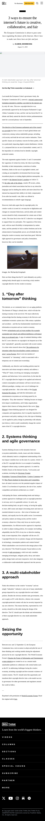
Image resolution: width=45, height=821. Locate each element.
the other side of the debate (13, 183)
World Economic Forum (30, 696)
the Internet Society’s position (19, 180)
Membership (29, 3)
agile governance (15, 552)
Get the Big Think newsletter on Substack (17, 88)
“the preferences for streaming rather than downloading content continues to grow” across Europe (20, 350)
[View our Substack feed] (23, 798)
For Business (19, 3)
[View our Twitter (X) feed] (3, 798)
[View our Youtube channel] (10, 798)
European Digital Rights (18, 476)
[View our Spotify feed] (29, 798)
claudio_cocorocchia (23, 44)
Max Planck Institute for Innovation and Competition (21, 480)
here (15, 699)
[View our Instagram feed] (17, 798)
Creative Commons (33, 476)
